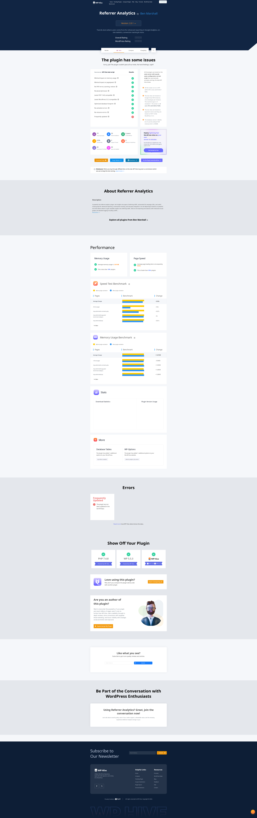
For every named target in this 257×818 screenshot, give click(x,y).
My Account (112, 4)
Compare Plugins (127, 2)
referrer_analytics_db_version (132, 459)
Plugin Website (116, 160)
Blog (136, 2)
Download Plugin (100, 160)
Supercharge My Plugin (104, 626)
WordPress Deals (148, 2)
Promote (141, 2)
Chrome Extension (139, 787)
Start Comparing (155, 582)
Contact (156, 787)
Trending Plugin (139, 779)
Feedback (156, 782)
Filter (133, 2)
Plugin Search (138, 785)
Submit (143, 663)
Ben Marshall (149, 13)
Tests (119, 50)
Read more (117, 524)
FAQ (155, 785)
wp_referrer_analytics (102, 459)
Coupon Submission (140, 782)
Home (111, 2)
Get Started (163, 1)
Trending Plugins (118, 2)
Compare (131, 50)
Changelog (143, 50)
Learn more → (120, 171)
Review (106, 50)
